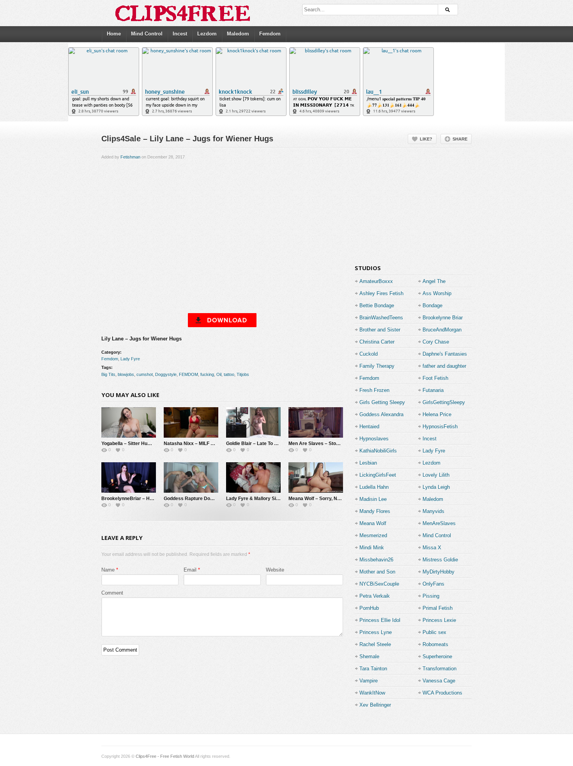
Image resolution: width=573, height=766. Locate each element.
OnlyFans (433, 584)
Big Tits (108, 374)
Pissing (431, 596)
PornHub (369, 608)
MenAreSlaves (439, 523)
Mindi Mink (371, 547)
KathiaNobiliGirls (378, 451)
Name (108, 570)
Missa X (432, 547)
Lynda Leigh (436, 487)
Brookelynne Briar (443, 318)
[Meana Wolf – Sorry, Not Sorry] (315, 477)
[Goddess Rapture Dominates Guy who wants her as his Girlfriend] (191, 477)
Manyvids (433, 511)
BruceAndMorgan (442, 330)
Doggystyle (166, 374)
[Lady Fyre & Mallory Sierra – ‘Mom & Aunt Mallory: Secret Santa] (253, 477)
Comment (112, 593)
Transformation (439, 669)
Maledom (238, 34)
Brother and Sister (379, 330)
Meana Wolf (372, 523)
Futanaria (433, 390)
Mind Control (147, 34)
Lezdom (207, 34)
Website (275, 570)
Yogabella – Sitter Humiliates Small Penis (146, 443)
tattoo (229, 374)
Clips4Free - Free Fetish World (165, 756)
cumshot (144, 374)
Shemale (369, 656)
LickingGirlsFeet (377, 475)
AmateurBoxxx (376, 281)
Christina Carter (376, 342)
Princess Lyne (375, 632)
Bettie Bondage (376, 305)
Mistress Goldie (440, 560)
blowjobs (126, 374)
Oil (218, 374)
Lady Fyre (130, 358)
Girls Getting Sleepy (382, 402)
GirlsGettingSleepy (444, 402)
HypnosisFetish (440, 426)
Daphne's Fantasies (445, 354)
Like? (426, 139)
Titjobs (243, 374)
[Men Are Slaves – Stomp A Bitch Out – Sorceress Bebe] (315, 422)
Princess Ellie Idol (379, 620)
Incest (180, 34)
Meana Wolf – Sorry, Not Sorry (321, 498)
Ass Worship (437, 293)
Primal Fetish (438, 608)
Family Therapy (376, 366)
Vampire (368, 681)
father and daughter (444, 366)
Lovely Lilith (436, 475)
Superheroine (437, 656)
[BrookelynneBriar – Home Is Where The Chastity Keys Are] (128, 477)
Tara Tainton (373, 669)
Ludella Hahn (374, 487)
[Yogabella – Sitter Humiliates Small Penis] (128, 422)
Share (460, 139)
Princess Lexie (439, 620)
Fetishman (130, 157)
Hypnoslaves (374, 439)
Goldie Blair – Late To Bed (254, 443)
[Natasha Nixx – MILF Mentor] (191, 422)
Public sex (434, 632)
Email (190, 570)
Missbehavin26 (376, 560)
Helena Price (437, 414)
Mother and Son (377, 572)
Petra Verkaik (374, 596)
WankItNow (372, 693)
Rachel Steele (375, 644)
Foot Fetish (435, 378)
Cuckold (368, 354)
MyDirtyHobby (439, 572)
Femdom (270, 34)
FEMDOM (188, 374)
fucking (207, 374)
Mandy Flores (374, 511)
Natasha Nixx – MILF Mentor (195, 443)
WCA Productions (442, 693)
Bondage (432, 305)
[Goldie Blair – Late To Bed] (253, 422)
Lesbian (368, 463)
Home (114, 34)
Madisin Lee (373, 499)
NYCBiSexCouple (379, 584)
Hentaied (369, 426)
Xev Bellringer (375, 705)
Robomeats (435, 644)
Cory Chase (436, 342)
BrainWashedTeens (381, 318)
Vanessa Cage (439, 681)
